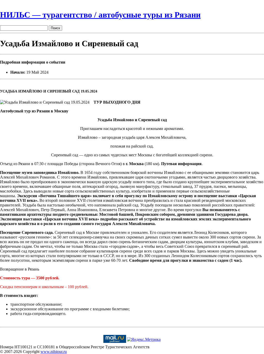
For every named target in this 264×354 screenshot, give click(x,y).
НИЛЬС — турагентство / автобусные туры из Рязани (100, 14)
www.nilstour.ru (53, 351)
